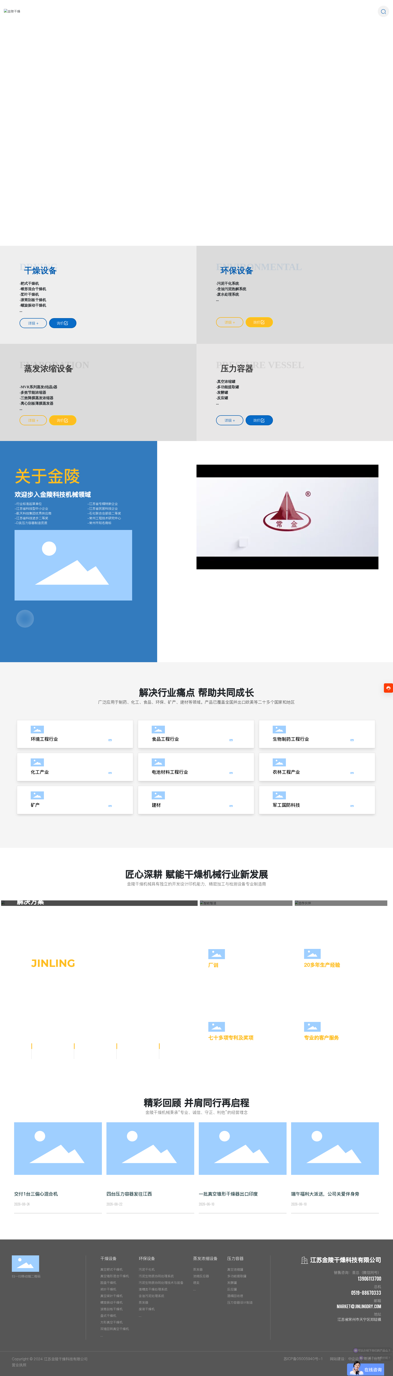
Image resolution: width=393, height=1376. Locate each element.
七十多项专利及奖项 (230, 1037)
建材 (156, 805)
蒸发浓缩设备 (48, 368)
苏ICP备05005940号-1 (303, 1358)
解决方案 (30, 901)
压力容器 (237, 368)
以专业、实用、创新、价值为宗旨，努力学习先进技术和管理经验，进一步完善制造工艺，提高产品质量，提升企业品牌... (342, 1051)
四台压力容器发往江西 (129, 1194)
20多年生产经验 (322, 964)
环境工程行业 (44, 739)
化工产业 (40, 772)
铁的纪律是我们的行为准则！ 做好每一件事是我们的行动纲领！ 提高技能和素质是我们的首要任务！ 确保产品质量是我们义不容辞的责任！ (247, 978)
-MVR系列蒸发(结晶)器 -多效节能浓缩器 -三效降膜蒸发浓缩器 (38, 392)
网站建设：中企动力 (346, 1358)
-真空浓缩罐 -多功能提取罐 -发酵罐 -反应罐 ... (227, 392)
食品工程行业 (165, 739)
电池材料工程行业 (170, 772)
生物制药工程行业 (291, 739)
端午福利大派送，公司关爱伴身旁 (325, 1194)
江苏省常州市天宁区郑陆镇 (359, 1319)
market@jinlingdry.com (359, 1306)
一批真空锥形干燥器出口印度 (228, 1194)
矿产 (35, 805)
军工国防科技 (286, 805)
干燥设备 (40, 270)
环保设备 (237, 270)
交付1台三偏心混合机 (36, 1194)
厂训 (213, 965)
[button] (39, 233)
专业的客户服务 (321, 1037)
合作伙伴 (316, 910)
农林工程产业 (286, 772)
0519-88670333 (366, 1292)
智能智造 (221, 910)
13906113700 (369, 1278)
